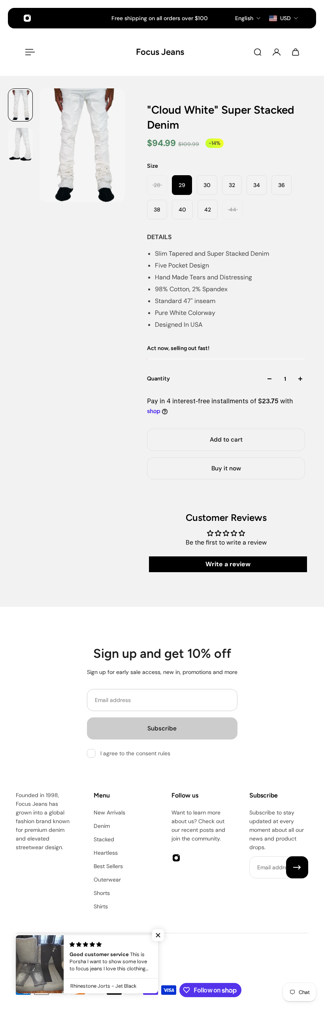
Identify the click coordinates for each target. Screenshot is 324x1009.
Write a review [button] (228, 564)
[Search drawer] (257, 52)
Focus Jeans (155, 52)
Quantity (158, 378)
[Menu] (28, 52)
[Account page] (276, 52)
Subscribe (162, 728)
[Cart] (295, 52)
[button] (158, 935)
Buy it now (226, 468)
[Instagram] (27, 18)
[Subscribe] (297, 867)
